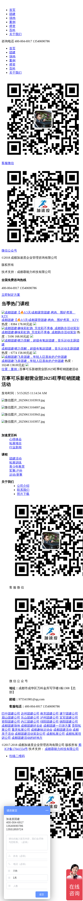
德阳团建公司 (68, 721)
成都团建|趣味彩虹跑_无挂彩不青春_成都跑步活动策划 (39, 332)
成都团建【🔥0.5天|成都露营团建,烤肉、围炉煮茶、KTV (40, 320)
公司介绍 (23, 485)
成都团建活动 (62, 729)
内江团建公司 (30, 721)
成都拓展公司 (55, 733)
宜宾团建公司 (68, 717)
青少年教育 (17, 466)
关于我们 (15, 34)
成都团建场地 (11, 725)
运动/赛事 (15, 474)
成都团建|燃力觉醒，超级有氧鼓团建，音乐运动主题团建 (40, 348)
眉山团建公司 (11, 717)
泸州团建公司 (49, 717)
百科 (12, 30)
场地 (12, 18)
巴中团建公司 (11, 713)
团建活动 (15, 458)
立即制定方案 (11, 294)
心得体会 (15, 439)
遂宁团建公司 (68, 713)
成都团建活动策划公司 (30, 733)
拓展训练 (15, 462)
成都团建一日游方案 (57, 725)
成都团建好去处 (31, 725)
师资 (12, 26)
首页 (12, 10)
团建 (12, 14)
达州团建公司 (30, 713)
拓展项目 (15, 443)
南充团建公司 (49, 713)
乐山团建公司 (30, 717)
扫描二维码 (17, 756)
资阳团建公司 (11, 721)
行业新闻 (15, 447)
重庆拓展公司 (21, 729)
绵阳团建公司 (49, 721)
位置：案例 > (10, 369)
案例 (12, 22)
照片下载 (23, 493)
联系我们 (23, 489)
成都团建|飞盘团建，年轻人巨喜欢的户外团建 (33, 360)
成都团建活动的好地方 (27, 737)
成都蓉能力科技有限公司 (62, 749)
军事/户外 (15, 470)
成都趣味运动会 (42, 729)
